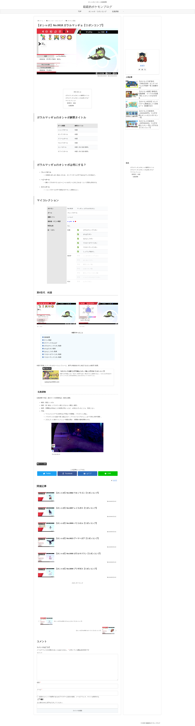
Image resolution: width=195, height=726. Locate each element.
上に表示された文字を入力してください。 (50, 702)
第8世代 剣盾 (71, 103)
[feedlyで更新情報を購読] (142, 69)
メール (39, 689)
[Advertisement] (77, 82)
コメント (39, 652)
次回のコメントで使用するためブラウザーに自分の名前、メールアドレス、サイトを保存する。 (69, 696)
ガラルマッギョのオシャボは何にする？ (77, 98)
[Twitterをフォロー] (139, 69)
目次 (75, 92)
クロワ (142, 65)
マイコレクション (71, 100)
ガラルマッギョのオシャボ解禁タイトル (77, 95)
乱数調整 (71, 105)
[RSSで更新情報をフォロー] (145, 69)
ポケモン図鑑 (42, 464)
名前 (39, 682)
